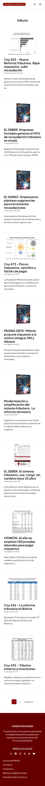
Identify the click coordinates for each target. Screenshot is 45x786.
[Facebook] (16, 754)
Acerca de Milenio (11, 760)
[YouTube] (34, 754)
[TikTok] (29, 754)
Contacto (7, 764)
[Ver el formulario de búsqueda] (34, 4)
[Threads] (25, 754)
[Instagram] (20, 754)
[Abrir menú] (40, 4)
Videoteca (8, 768)
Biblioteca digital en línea (15, 773)
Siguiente (28, 702)
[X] (11, 754)
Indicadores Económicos (15, 777)
